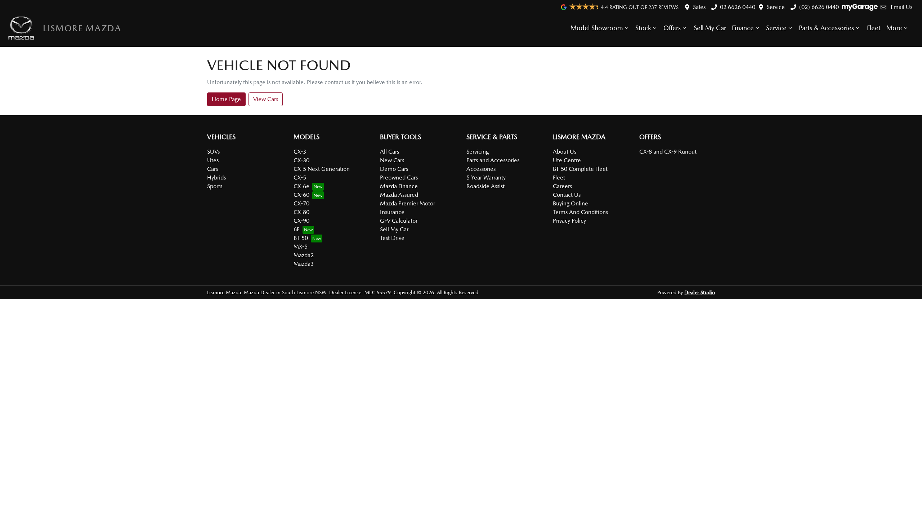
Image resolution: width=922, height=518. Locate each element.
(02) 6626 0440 (819, 7)
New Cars (392, 160)
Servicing (477, 151)
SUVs (213, 151)
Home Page (226, 99)
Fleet (874, 28)
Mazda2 (304, 255)
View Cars (265, 99)
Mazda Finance (399, 186)
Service (776, 7)
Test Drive (392, 238)
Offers (672, 28)
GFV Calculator (398, 220)
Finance (743, 28)
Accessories (481, 168)
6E (297, 229)
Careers (562, 186)
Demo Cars (394, 168)
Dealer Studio (699, 292)
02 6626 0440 (737, 7)
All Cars (389, 151)
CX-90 (301, 220)
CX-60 (301, 194)
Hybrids (216, 177)
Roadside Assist (485, 186)
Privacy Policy (569, 220)
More (894, 28)
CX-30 (301, 160)
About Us (564, 151)
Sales (699, 7)
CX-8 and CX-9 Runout (668, 151)
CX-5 (300, 177)
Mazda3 (304, 263)
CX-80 (301, 212)
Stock (643, 28)
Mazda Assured (399, 194)
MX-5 (301, 246)
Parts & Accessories (826, 28)
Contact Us (567, 194)
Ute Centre (567, 160)
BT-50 (301, 238)
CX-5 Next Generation (322, 168)
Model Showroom (596, 28)
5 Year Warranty (486, 177)
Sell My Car (710, 28)
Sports (214, 186)
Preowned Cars (399, 177)
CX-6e (301, 186)
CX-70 (301, 203)
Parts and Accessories (492, 160)
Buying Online (570, 203)
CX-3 (300, 151)
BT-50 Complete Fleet (580, 168)
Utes (213, 160)
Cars (212, 168)
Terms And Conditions (580, 212)
